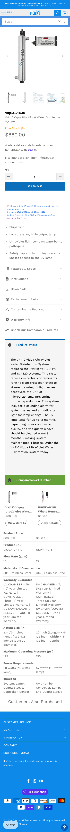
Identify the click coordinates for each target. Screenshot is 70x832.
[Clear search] (59, 21)
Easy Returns (50, 4)
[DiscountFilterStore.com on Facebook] (28, 781)
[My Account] (57, 12)
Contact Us (32, 5)
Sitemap (23, 824)
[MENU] (1, 12)
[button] (64, 827)
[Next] (62, 56)
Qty (7, 169)
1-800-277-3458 (45, 5)
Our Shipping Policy (16, 218)
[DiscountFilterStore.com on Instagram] (34, 781)
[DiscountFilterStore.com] (35, 12)
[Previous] (7, 56)
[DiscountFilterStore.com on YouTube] (41, 781)
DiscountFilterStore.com (27, 820)
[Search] (63, 20)
